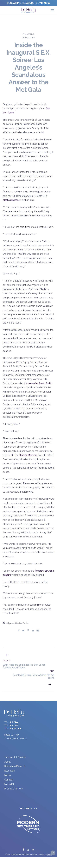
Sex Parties (23, 623)
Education (9, 770)
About (7, 761)
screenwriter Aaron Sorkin (39, 383)
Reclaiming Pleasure (14, 766)
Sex (16, 623)
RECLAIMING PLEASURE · (28, 3)
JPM (49, 855)
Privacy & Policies (13, 788)
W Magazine (28, 34)
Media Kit (9, 784)
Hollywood (10, 623)
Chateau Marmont (28, 455)
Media (7, 775)
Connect (8, 779)
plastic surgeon (11, 200)
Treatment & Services (15, 757)
